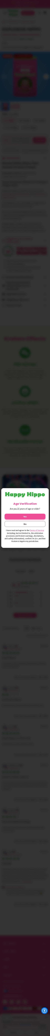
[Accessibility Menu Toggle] (44, 1010)
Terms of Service (37, 530)
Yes (25, 516)
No (25, 524)
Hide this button (42, 1017)
